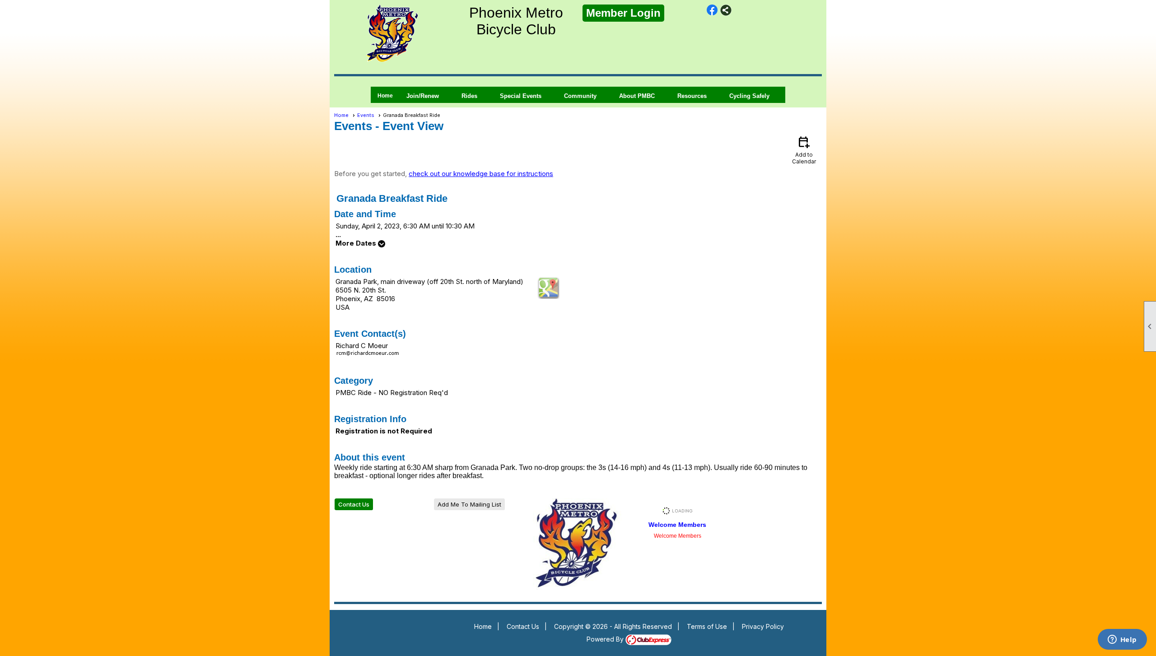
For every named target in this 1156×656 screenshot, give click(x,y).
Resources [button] (692, 96)
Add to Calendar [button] (804, 150)
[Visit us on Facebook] (712, 10)
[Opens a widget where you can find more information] (1122, 640)
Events (365, 115)
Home (385, 96)
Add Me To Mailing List (469, 504)
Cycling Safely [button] (749, 96)
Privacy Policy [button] (763, 626)
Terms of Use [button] (707, 626)
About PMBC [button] (637, 96)
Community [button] (580, 96)
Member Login (623, 13)
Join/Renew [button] (422, 96)
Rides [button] (469, 96)
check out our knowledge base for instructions (481, 173)
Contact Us (353, 504)
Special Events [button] (520, 96)
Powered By (606, 639)
